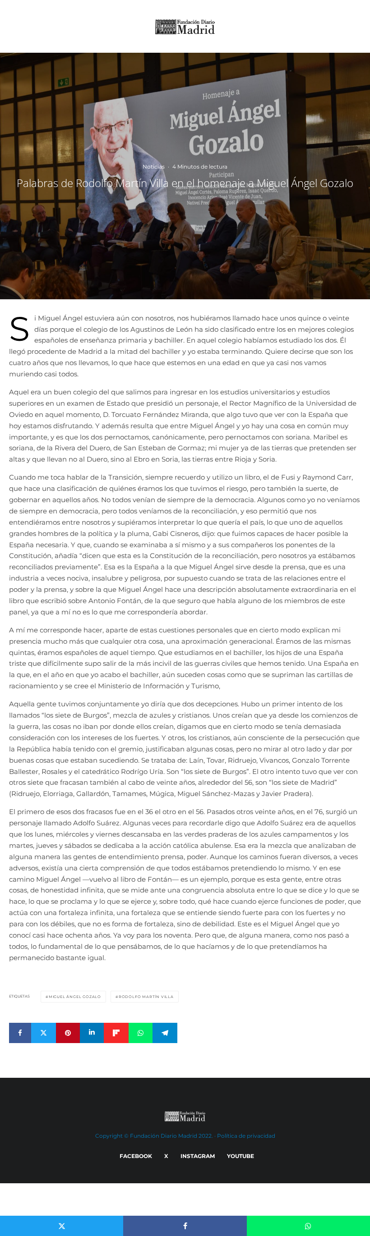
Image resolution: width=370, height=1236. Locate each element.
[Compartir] (20, 1033)
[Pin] (68, 1033)
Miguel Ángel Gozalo (75, 996)
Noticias (154, 166)
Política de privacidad (246, 1135)
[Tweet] (43, 1033)
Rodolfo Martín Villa (146, 996)
